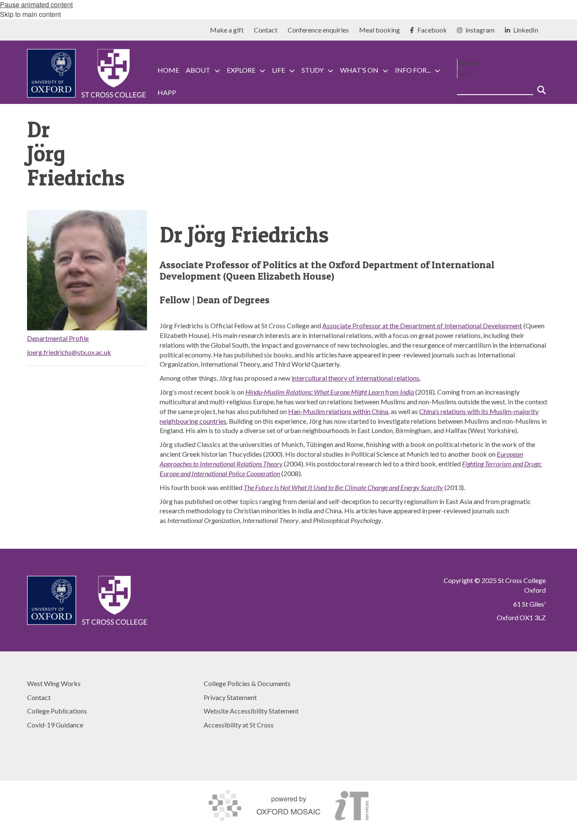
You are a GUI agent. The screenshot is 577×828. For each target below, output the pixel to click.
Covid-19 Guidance (55, 725)
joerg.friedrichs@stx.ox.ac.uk (69, 352)
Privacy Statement (230, 697)
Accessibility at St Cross (239, 725)
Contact (39, 697)
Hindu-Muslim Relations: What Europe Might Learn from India (329, 392)
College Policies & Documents (247, 683)
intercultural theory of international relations (355, 378)
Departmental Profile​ (58, 338)
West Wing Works (54, 683)
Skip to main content (30, 14)
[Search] (541, 86)
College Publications (57, 711)
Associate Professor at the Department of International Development (422, 325)
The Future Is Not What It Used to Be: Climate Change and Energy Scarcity (343, 487)
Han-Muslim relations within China (338, 411)
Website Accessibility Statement (251, 711)
